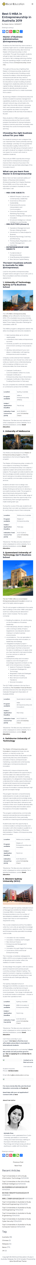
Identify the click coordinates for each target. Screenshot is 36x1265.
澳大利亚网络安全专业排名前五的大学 (14, 1187)
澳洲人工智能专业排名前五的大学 (13, 1198)
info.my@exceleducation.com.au (18, 1075)
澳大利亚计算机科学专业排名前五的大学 (15, 1193)
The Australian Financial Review (21, 687)
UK (3, 1250)
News (4, 1247)
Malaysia (5, 1244)
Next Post (18, 1165)
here (14, 1041)
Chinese (5, 1240)
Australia (5, 1237)
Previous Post (18, 1162)
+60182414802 (13, 1071)
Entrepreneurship (20, 62)
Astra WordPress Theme (18, 1261)
